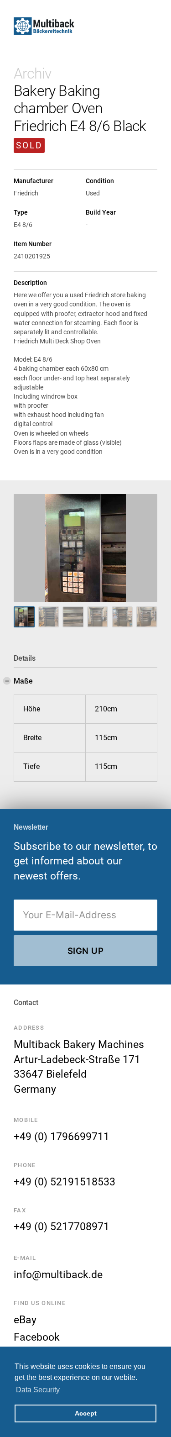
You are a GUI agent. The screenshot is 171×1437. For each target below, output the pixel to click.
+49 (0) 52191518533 (64, 1181)
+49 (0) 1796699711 (61, 1136)
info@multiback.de (58, 1274)
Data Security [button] (38, 1390)
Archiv (32, 73)
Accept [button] (86, 1413)
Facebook (37, 1337)
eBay (25, 1319)
